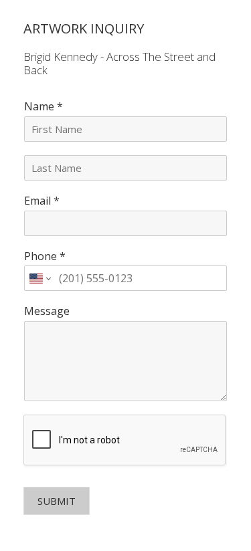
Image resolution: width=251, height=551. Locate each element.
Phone (45, 256)
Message (47, 311)
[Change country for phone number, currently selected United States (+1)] (39, 278)
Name (43, 107)
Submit (56, 501)
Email (42, 201)
